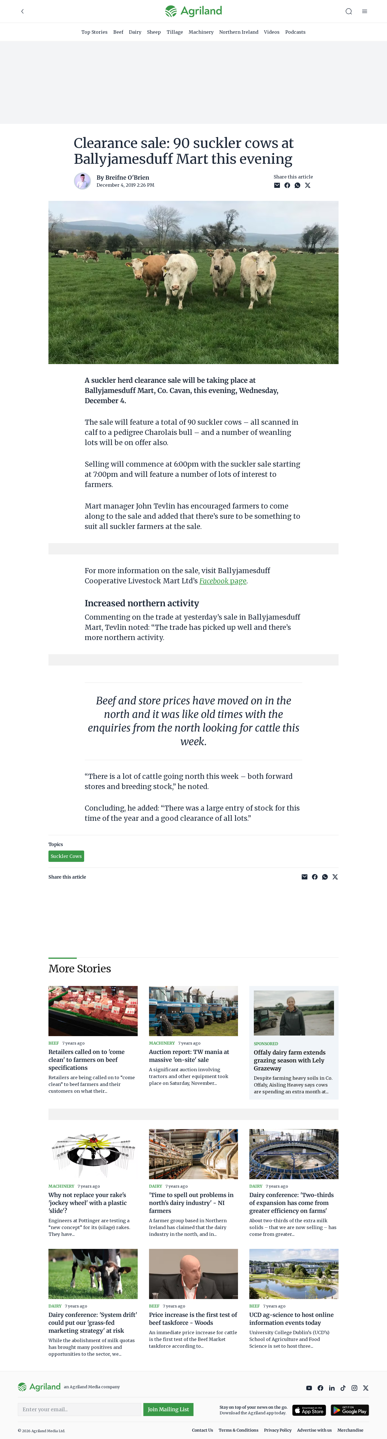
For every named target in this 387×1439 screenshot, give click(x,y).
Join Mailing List (168, 1409)
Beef (118, 32)
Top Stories (94, 32)
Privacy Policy (278, 1430)
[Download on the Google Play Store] (350, 1410)
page (222, 581)
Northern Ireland (238, 32)
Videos (272, 32)
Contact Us (202, 1430)
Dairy (135, 32)
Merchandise (350, 1430)
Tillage (175, 32)
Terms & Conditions (238, 1430)
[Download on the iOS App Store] (309, 1410)
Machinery (201, 32)
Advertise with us (314, 1430)
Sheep (154, 32)
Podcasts (295, 32)
